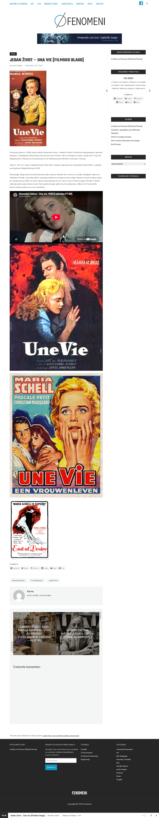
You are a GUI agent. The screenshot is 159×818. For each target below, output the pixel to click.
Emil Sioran (128, 78)
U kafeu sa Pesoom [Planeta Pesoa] (126, 59)
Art (32, 4)
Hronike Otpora (51, 4)
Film (39, 4)
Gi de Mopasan (37, 580)
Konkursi (80, 4)
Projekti (100, 4)
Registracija (85, 759)
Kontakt (84, 749)
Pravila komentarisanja (89, 756)
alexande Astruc (18, 580)
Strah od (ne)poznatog (121, 137)
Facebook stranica (128, 176)
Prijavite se (51, 767)
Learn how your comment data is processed (60, 735)
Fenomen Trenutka (124, 759)
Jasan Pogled (67, 4)
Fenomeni (79, 793)
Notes (90, 4)
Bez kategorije (122, 756)
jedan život (53, 580)
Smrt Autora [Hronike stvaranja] (125, 140)
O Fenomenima (86, 753)
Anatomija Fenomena (18, 4)
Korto (20, 65)
